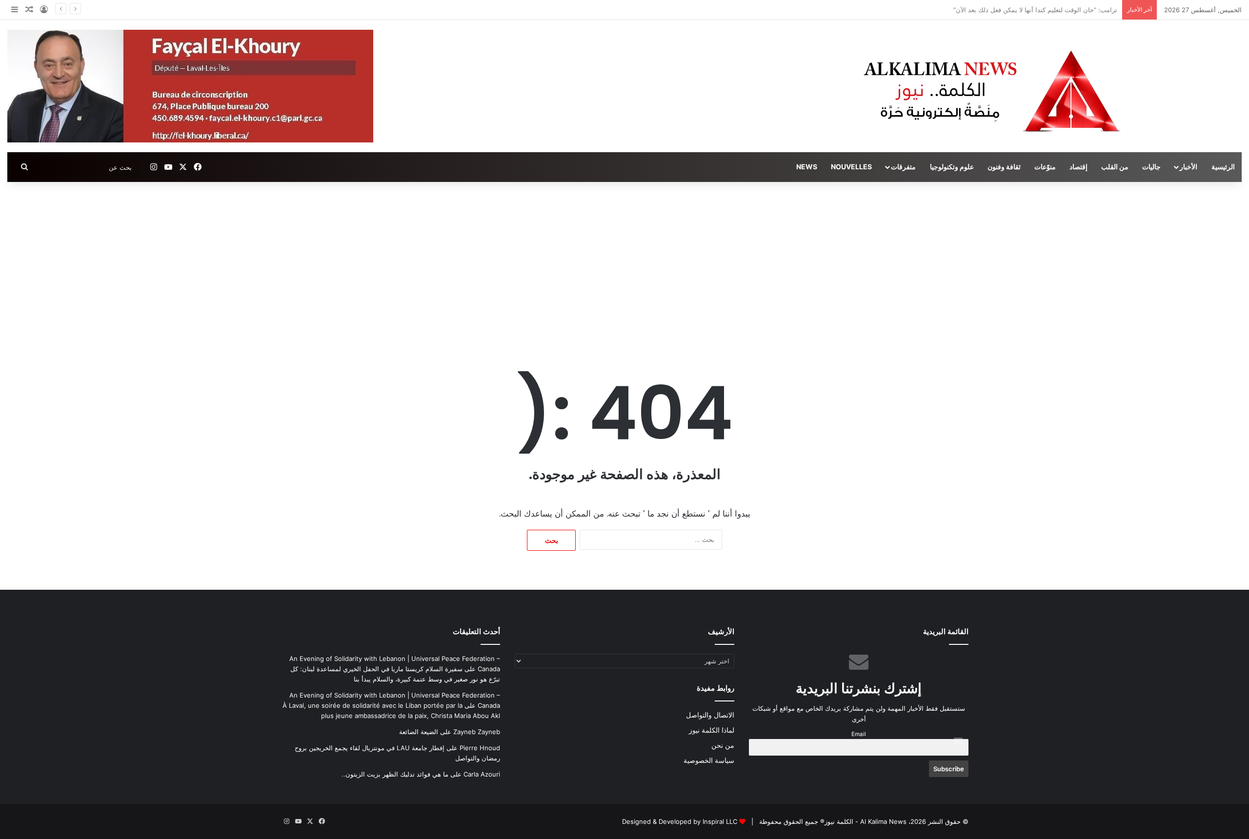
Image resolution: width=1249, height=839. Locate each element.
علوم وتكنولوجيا (952, 166)
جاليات (1151, 166)
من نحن (722, 745)
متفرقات (903, 166)
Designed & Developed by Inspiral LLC (679, 821)
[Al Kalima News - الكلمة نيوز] (1048, 91)
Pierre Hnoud (480, 748)
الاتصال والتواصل (710, 715)
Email (858, 734)
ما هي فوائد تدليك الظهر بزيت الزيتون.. (395, 774)
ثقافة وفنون (1004, 166)
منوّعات (1045, 166)
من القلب (1114, 166)
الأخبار (1188, 166)
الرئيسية (1223, 166)
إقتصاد (1078, 166)
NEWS (806, 166)
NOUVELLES (851, 166)
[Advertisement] (624, 265)
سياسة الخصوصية (709, 760)
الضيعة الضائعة (418, 732)
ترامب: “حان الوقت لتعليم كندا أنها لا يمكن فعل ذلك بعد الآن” (1035, 10)
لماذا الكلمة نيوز (711, 730)
